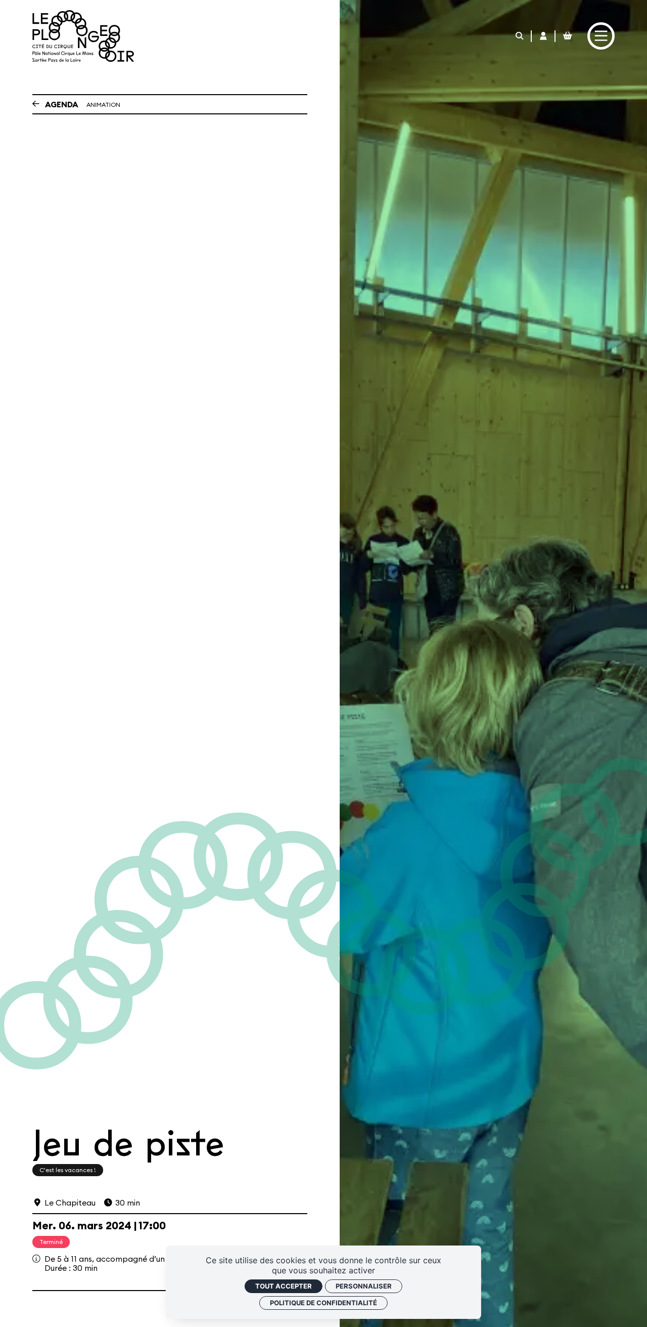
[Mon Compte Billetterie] (544, 36)
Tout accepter (283, 1286)
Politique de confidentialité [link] (323, 1303)
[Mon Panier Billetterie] (567, 36)
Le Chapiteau (70, 1202)
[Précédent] (35, 104)
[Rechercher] (520, 36)
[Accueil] (83, 36)
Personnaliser (364, 1286)
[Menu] (601, 36)
